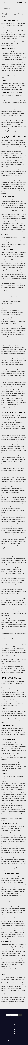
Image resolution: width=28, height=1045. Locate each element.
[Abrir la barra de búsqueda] (23, 2)
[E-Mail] (14, 1031)
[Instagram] (2, 2)
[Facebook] (4, 2)
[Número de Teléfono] (14, 1033)
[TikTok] (6, 2)
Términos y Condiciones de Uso (14, 1038)
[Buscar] (20, 1015)
